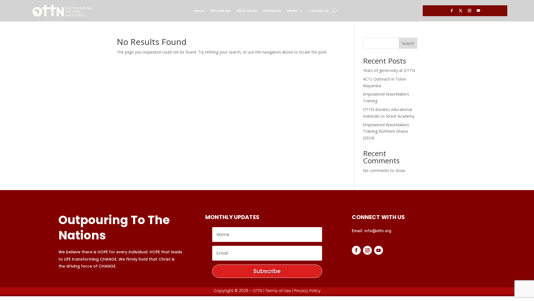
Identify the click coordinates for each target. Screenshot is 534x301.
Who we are (221, 11)
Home (199, 11)
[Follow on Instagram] (469, 10)
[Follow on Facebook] (451, 10)
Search (408, 43)
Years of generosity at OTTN (389, 70)
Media (292, 11)
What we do (247, 11)
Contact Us (319, 11)
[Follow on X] (460, 10)
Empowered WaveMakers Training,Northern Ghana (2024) (386, 131)
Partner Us (272, 11)
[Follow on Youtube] (478, 10)
